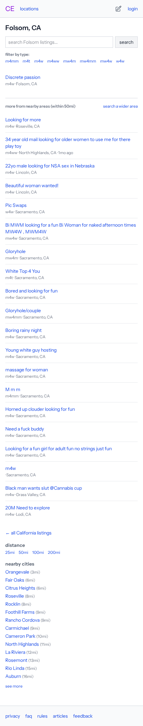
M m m (12, 389)
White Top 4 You (22, 271)
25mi (10, 552)
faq (28, 716)
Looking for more (23, 120)
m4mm (12, 61)
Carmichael (17, 628)
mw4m (69, 61)
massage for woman (26, 370)
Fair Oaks (14, 580)
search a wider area (120, 106)
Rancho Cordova (22, 620)
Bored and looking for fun (31, 291)
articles (60, 716)
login (133, 9)
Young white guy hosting (31, 350)
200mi (54, 552)
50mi (23, 552)
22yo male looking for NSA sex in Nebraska (49, 166)
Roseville (14, 596)
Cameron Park (20, 636)
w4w (120, 61)
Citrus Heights (20, 588)
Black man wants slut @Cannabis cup (43, 488)
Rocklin (12, 604)
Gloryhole (15, 251)
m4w (38, 61)
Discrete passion (22, 77)
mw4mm (88, 61)
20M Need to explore (27, 508)
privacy (12, 716)
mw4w (106, 61)
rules (42, 716)
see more (14, 686)
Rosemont (16, 660)
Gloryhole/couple (23, 311)
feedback (82, 716)
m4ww (53, 61)
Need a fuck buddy (24, 429)
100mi (38, 552)
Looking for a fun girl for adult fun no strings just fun (58, 449)
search (126, 42)
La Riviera (15, 652)
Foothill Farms (20, 612)
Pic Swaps (16, 205)
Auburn (13, 676)
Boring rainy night (23, 330)
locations (29, 9)
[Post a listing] (118, 8)
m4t (26, 61)
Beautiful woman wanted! (32, 186)
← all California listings (28, 533)
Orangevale (17, 572)
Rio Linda (14, 668)
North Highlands (22, 644)
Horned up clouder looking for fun (40, 409)
